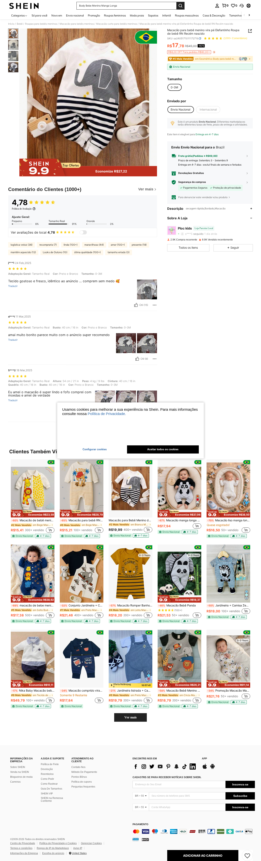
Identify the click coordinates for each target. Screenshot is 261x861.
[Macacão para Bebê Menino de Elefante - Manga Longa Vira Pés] (130, 488)
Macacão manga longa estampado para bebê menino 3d (179, 520)
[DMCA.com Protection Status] (145, 839)
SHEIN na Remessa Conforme (52, 799)
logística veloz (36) (21, 244)
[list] (165, 766)
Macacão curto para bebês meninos (116, 23)
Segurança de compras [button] (192, 182)
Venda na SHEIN (19, 772)
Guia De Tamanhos (51, 788)
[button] (241, 5)
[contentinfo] (194, 831)
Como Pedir (47, 779)
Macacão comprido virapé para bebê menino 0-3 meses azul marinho (82, 690)
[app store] (205, 768)
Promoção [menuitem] (94, 15)
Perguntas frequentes (83, 786)
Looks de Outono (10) (55, 252)
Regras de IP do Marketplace (53, 848)
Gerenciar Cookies (91, 843)
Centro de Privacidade (22, 843)
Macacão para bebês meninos (77, 23)
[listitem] (32, 499)
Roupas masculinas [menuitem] (187, 15)
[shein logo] (24, 5)
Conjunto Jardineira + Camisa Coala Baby (82, 605)
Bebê (20, 23)
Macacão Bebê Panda (177, 605)
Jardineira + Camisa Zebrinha (228, 605)
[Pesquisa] (180, 6)
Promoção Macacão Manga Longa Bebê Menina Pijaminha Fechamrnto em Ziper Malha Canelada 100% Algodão (228, 690)
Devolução (47, 769)
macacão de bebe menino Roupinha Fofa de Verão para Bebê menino (33, 605)
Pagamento (140, 824)
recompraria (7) (48, 244)
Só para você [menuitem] (39, 15)
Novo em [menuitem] (56, 15)
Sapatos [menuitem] (153, 15)
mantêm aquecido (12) (23, 252)
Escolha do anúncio (53, 853)
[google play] (212, 768)
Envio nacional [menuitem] (75, 15)
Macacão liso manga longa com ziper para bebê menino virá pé (228, 520)
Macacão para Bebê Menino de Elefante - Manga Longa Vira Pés (130, 520)
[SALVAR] (247, 855)
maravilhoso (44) (94, 244)
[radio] (174, 87)
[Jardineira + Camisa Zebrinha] (228, 574)
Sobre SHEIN (17, 767)
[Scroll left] (244, 15)
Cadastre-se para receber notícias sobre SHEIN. (167, 777)
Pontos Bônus (79, 776)
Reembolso (47, 774)
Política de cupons (81, 781)
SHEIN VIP (47, 793)
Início (11, 23)
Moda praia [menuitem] (137, 15)
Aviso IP (77, 848)
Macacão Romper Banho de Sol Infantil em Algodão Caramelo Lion (130, 605)
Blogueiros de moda (21, 776)
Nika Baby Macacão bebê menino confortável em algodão (33, 690)
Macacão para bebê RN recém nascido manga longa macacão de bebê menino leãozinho (82, 520)
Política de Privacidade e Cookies (58, 843)
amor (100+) (118, 244)
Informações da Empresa (24, 853)
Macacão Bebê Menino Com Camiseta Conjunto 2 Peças (179, 690)
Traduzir (13, 286)
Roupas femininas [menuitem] (115, 15)
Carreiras (15, 781)
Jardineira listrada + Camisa (130, 690)
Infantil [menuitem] (166, 15)
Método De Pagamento (84, 772)
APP (204, 758)
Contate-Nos (78, 767)
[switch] (83, 232)
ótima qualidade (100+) (87, 252)
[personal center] (217, 5)
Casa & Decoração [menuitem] (214, 15)
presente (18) (139, 244)
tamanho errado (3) (118, 252)
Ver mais (130, 717)
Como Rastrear (49, 783)
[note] (32, 513)
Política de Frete (50, 764)
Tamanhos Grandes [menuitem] (241, 15)
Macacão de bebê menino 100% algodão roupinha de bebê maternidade (33, 520)
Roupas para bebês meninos (41, 23)
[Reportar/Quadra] (154, 305)
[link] (225, 5)
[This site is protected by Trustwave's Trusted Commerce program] (136, 839)
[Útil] (136, 305)
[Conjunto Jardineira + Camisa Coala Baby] (81, 574)
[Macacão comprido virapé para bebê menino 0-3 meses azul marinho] (81, 659)
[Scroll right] (249, 15)
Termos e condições (21, 848)
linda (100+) (70, 244)
